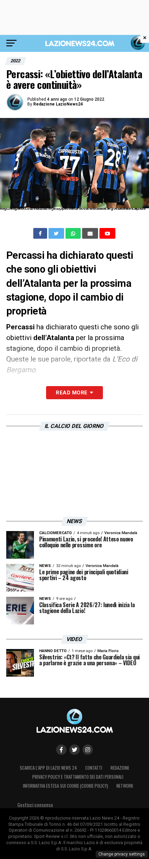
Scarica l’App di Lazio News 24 (48, 768)
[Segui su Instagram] (87, 749)
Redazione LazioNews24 (58, 104)
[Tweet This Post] (57, 233)
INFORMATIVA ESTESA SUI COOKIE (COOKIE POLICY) (65, 786)
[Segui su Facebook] (61, 749)
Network (124, 786)
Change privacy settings (121, 854)
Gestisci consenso (35, 804)
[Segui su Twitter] (74, 749)
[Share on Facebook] (41, 233)
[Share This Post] (73, 233)
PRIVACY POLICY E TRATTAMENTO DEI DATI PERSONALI (77, 777)
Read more (71, 393)
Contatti (93, 768)
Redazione (120, 768)
